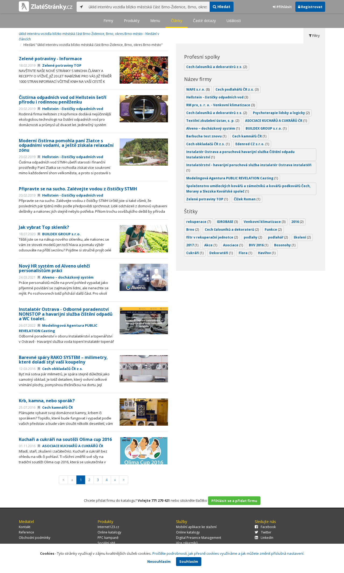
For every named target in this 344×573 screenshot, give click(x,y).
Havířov (266, 253)
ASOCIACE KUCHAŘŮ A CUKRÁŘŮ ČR (72, 445)
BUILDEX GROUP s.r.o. (61, 234)
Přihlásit (284, 6)
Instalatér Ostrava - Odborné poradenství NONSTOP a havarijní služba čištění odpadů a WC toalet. (66, 314)
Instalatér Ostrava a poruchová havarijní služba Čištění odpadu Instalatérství (240, 154)
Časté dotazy (204, 20)
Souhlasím (188, 561)
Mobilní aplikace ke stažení (196, 527)
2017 (192, 245)
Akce (210, 245)
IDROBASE (227, 221)
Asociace (233, 245)
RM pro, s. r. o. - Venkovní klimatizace (220, 105)
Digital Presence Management (198, 537)
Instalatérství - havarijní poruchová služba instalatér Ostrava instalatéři (248, 168)
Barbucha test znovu (206, 136)
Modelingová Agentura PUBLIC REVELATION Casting (232, 178)
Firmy (108, 20)
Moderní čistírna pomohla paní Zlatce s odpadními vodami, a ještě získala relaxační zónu (66, 145)
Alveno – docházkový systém (67, 277)
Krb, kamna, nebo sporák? (47, 401)
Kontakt (24, 527)
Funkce (273, 229)
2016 (297, 221)
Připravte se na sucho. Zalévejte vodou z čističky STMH (78, 189)
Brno (192, 229)
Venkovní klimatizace (264, 221)
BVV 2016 (258, 245)
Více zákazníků (187, 543)
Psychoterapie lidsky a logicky (281, 113)
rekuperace (198, 221)
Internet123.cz (108, 527)
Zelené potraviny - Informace (50, 59)
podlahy (253, 237)
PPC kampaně (108, 537)
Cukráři (194, 253)
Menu (155, 20)
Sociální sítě (106, 543)
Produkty (131, 20)
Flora (245, 253)
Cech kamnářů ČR (57, 407)
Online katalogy (109, 532)
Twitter (266, 532)
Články (176, 20)
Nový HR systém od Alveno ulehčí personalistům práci (54, 268)
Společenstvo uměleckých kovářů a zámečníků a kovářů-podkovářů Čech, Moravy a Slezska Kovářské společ (248, 189)
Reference (26, 532)
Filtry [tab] (315, 35)
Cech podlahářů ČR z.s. (237, 89)
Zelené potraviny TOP (61, 65)
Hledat (223, 6)
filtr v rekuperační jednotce (212, 237)
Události (234, 20)
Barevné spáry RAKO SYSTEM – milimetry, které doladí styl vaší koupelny (63, 359)
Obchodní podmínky (34, 537)
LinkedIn (267, 537)
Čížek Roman (247, 199)
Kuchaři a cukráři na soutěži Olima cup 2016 (65, 439)
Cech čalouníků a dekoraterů (232, 229)
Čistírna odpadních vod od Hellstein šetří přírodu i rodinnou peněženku (62, 99)
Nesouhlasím (159, 561)
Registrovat (311, 6)
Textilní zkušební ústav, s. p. (212, 120)
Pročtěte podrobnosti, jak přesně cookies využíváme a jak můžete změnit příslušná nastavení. (228, 553)
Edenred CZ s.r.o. (252, 144)
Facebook (268, 527)
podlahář (278, 237)
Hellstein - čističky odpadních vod (72, 108)
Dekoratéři (221, 253)
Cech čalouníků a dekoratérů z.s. (216, 67)
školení (302, 237)
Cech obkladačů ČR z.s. (62, 368)
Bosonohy (284, 245)
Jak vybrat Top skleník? (44, 227)
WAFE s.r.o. (198, 89)
